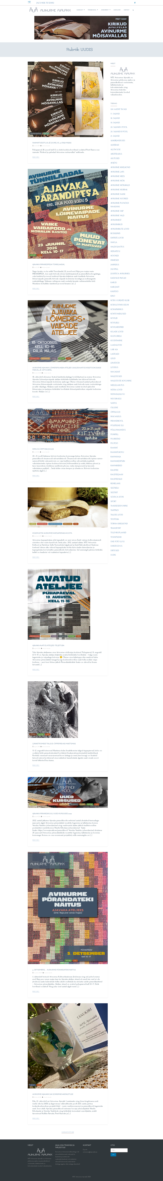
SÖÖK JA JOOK (67, 524)
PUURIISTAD (115, 439)
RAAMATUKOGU (117, 452)
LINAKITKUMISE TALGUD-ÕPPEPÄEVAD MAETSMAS (54, 744)
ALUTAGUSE (115, 149)
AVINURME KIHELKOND (120, 167)
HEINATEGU (115, 251)
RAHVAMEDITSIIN (118, 461)
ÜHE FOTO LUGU (118, 541)
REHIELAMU (116, 483)
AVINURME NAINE (34, 358)
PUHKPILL (114, 434)
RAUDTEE (114, 470)
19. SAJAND (115, 122)
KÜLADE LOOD (117, 331)
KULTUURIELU (116, 336)
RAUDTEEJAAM (117, 474)
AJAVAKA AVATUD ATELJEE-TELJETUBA (48, 645)
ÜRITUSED (32, 255)
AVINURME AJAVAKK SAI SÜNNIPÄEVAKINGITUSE (52, 1094)
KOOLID (114, 318)
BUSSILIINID (115, 233)
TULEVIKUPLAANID (118, 532)
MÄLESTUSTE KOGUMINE (55, 524)
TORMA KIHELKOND (119, 523)
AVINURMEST (105, 10)
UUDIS (59, 133)
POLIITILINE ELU (117, 425)
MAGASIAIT (115, 372)
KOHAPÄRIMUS (117, 309)
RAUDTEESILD (116, 479)
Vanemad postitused (68, 1132)
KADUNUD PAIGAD (118, 278)
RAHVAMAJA (116, 457)
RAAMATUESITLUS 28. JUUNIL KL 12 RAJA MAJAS (51, 143)
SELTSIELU (115, 488)
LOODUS (114, 367)
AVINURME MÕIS (118, 181)
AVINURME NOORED (119, 198)
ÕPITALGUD (115, 412)
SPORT (113, 501)
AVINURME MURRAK (119, 189)
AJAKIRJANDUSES (118, 140)
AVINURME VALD (117, 215)
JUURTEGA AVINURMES (120, 273)
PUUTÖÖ (82, 804)
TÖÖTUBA (50, 439)
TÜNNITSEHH (116, 537)
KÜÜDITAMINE (116, 340)
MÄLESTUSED (116, 376)
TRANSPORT (116, 528)
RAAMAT (53, 133)
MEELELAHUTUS (117, 385)
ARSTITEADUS (116, 154)
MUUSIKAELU (116, 398)
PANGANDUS (116, 416)
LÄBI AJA (46, 133)
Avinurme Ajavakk (46, 145)
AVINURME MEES (42, 804)
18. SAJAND (115, 118)
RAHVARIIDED (116, 465)
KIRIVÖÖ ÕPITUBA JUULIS (43, 449)
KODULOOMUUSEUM (120, 305)
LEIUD (113, 358)
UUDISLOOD (117, 10)
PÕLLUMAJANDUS (118, 430)
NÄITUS (61, 960)
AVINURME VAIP (45, 358)
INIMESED (115, 260)
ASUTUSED (115, 158)
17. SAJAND (115, 114)
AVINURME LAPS (117, 172)
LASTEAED (115, 354)
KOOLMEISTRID (117, 327)
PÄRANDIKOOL (92, 10)
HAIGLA (114, 242)
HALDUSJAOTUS (117, 247)
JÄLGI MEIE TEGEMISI (45, 3)
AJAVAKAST (80, 10)
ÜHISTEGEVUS (116, 546)
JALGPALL (114, 269)
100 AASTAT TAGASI (119, 109)
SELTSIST (32, 1085)
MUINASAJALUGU (118, 394)
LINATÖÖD (32, 734)
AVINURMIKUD (117, 224)
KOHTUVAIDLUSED (118, 314)
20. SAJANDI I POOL (119, 127)
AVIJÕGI (114, 163)
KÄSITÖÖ (54, 358)
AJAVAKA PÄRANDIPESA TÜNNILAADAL (48, 264)
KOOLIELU (115, 323)
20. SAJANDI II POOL (119, 131)
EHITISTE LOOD (117, 238)
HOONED (115, 256)
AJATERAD (32, 524)
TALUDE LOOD (117, 515)
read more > (35, 157)
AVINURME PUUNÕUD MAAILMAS (120, 205)
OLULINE (114, 407)
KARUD (114, 282)
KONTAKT (126, 10)
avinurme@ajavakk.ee (90, 1152)
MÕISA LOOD (116, 390)
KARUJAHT (115, 287)
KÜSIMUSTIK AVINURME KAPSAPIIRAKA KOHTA (52, 533)
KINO (113, 296)
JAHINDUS (115, 264)
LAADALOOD (116, 345)
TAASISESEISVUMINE (119, 506)
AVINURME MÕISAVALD (35, 133)
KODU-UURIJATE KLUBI (120, 300)
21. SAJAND (115, 136)
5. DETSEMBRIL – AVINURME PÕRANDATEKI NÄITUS (54, 970)
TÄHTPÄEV (115, 510)
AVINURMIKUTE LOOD (120, 229)
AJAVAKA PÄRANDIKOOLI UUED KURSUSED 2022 (52, 814)
